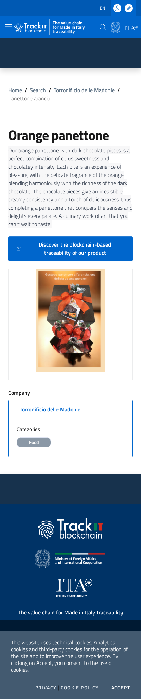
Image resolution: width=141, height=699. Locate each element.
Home (15, 90)
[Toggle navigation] (8, 27)
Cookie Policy (80, 687)
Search (38, 90)
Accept (120, 687)
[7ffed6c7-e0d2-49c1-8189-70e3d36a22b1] (70, 320)
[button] (103, 27)
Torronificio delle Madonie (84, 90)
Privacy (46, 687)
